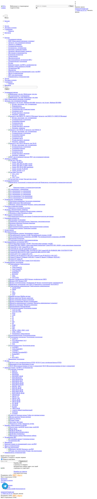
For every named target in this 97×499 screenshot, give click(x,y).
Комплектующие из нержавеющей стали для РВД (24, 71)
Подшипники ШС (14, 68)
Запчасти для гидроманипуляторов (19, 43)
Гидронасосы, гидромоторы (17, 48)
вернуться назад (21, 473)
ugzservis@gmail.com (81, 8)
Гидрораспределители (15, 46)
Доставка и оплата (10, 27)
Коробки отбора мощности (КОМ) (19, 66)
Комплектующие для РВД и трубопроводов (22, 65)
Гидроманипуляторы (15, 39)
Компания (4, 478)
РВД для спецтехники (15, 75)
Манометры (12, 70)
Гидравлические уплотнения (17, 61)
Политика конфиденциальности (15, 488)
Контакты (8, 33)
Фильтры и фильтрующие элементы (20, 51)
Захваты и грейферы (15, 44)
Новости (11, 31)
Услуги (7, 26)
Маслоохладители (14, 58)
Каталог (7, 21)
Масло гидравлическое (15, 73)
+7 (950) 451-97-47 (81, 10)
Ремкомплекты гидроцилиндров (18, 76)
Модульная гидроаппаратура (17, 53)
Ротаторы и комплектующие (17, 49)
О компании (9, 29)
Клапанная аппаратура (15, 54)
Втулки (10, 63)
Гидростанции (13, 56)
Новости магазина (9, 459)
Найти (7, 89)
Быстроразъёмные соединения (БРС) (20, 59)
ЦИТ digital (17, 475)
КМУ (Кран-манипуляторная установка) (21, 41)
